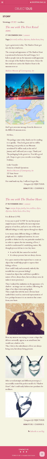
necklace (20, 39)
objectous (27, 39)
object (38, 208)
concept (12, 208)
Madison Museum (13, 170)
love (27, 208)
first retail (13, 39)
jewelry (23, 208)
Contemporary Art (27, 170)
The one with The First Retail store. (21, 29)
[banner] (23, 8)
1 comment (26, 35)
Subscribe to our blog (37, 431)
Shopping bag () (38, 2)
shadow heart (35, 39)
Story (42, 39)
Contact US (23, 449)
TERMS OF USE (16, 455)
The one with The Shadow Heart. (23, 199)
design (18, 208)
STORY (13, 22)
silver (24, 211)
